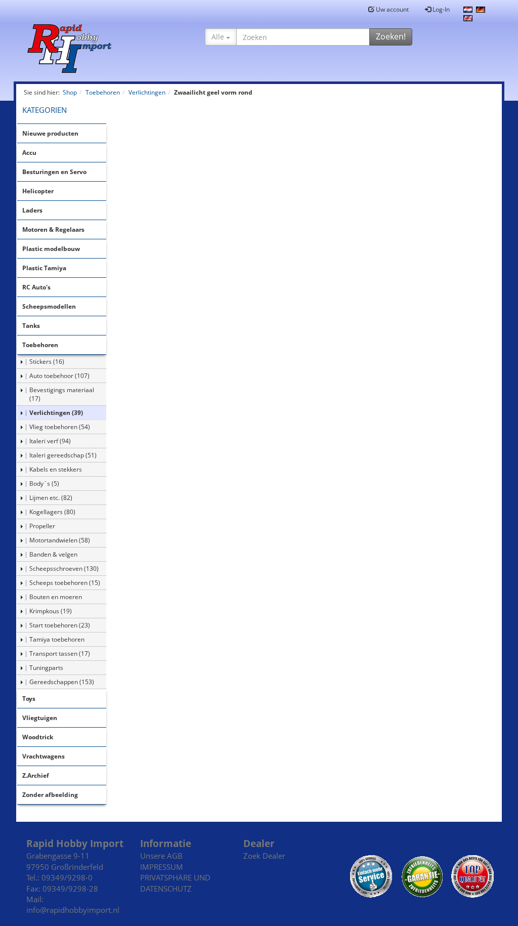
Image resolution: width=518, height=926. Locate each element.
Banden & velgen (53, 554)
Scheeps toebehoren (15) (64, 582)
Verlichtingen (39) (56, 412)
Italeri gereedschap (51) (63, 455)
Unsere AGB (161, 856)
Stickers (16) (46, 361)
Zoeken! (391, 36)
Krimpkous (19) (50, 611)
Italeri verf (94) (50, 441)
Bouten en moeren (55, 597)
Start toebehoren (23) (59, 625)
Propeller (42, 526)
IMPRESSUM (161, 867)
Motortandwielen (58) (59, 540)
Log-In (440, 9)
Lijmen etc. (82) (50, 497)
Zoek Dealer (264, 856)
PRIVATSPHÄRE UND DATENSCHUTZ (175, 882)
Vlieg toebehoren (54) (59, 427)
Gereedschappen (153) (61, 682)
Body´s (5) (44, 483)
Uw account (391, 9)
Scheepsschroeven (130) (64, 568)
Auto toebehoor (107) (59, 375)
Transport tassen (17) (59, 653)
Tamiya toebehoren (56, 639)
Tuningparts (46, 667)
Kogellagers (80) (52, 512)
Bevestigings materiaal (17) (61, 394)
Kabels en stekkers (55, 469)
